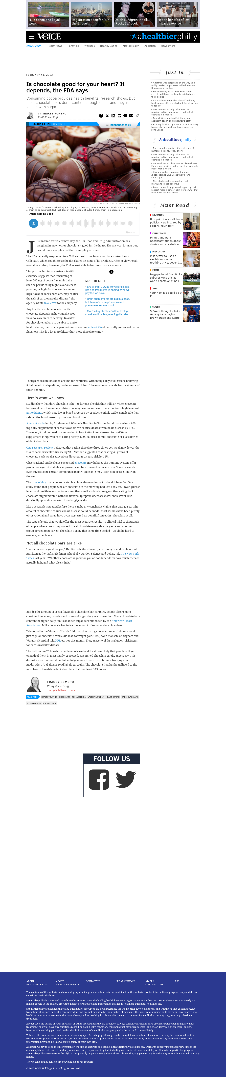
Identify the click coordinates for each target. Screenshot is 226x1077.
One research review (40, 447)
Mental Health (131, 45)
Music (155, 270)
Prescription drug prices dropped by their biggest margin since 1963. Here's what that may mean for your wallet (174, 190)
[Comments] (125, 116)
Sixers (156, 306)
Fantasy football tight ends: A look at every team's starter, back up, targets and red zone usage (174, 127)
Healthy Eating (108, 45)
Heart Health (113, 697)
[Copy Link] (137, 116)
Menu (31, 36)
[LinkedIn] (113, 116)
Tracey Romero (55, 113)
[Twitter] (107, 116)
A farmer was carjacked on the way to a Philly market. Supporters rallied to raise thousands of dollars (173, 85)
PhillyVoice (49, 36)
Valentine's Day (96, 697)
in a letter (50, 303)
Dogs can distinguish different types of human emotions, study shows (172, 149)
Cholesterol (49, 703)
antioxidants (34, 412)
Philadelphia (79, 697)
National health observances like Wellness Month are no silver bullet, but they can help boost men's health (174, 166)
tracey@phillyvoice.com (61, 690)
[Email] (131, 116)
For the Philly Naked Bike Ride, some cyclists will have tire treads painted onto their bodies (173, 94)
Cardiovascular (130, 697)
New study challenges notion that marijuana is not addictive (169, 182)
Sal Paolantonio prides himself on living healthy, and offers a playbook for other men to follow (174, 103)
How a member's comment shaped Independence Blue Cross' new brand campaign (170, 174)
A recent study (35, 423)
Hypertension (34, 703)
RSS (177, 981)
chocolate (80, 462)
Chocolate (59, 124)
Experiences (159, 233)
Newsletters (168, 45)
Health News (54, 45)
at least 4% (95, 327)
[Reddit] (119, 116)
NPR (58, 640)
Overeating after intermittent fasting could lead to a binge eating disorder (106, 312)
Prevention (158, 251)
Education (158, 214)
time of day (39, 482)
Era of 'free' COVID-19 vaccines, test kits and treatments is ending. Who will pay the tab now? (107, 290)
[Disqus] (83, 841)
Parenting (73, 45)
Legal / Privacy (125, 981)
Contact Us (93, 981)
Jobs (155, 288)
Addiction (150, 45)
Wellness (89, 45)
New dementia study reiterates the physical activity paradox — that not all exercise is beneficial (172, 112)
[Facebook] (101, 116)
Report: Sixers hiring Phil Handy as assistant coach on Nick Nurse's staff (171, 119)
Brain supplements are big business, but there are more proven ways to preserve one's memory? (107, 302)
